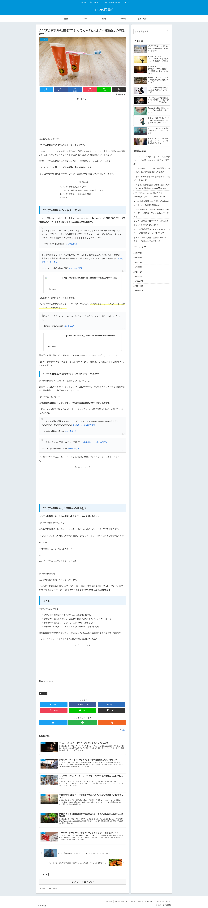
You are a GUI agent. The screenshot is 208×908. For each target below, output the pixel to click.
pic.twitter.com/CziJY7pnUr (84, 424)
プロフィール (119, 901)
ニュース (44, 693)
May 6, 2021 (68, 325)
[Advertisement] (82, 115)
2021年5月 (138, 257)
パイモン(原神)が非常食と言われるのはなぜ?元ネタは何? (151, 178)
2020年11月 (138, 285)
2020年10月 (138, 290)
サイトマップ (130, 901)
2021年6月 (138, 252)
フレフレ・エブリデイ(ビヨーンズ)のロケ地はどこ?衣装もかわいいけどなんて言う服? (151, 160)
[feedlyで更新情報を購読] (82, 722)
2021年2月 (138, 271)
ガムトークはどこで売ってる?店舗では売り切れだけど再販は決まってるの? (151, 170)
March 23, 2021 (75, 268)
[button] (168, 31)
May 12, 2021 (72, 243)
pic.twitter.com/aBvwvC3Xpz (95, 442)
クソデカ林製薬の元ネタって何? (74, 186)
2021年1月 (138, 276)
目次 (79, 182)
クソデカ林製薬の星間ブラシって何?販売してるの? (84, 190)
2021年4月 (138, 262)
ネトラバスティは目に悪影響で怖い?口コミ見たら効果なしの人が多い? (151, 239)
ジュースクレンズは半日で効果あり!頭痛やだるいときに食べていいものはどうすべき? (151, 213)
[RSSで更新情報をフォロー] (112, 722)
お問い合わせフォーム (145, 901)
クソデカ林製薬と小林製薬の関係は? (76, 194)
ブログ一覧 (108, 901)
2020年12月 (138, 281)
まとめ (64, 197)
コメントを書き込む (83, 881)
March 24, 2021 (75, 448)
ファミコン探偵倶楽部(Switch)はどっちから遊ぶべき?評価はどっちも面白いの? (151, 186)
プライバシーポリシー (162, 901)
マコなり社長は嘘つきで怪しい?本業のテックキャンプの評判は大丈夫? (151, 203)
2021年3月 (138, 267)
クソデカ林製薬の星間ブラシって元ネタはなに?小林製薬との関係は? (151, 223)
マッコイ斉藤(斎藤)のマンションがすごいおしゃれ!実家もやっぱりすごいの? (151, 231)
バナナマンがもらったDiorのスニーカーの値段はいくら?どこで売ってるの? (150, 194)
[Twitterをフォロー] (53, 722)
